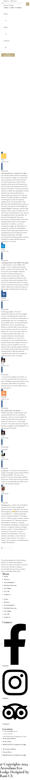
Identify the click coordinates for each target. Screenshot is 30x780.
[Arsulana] (4, 4)
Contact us (7, 594)
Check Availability (8, 55)
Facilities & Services (10, 585)
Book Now (27, 4)
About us (6, 579)
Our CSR (6, 591)
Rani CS (6, 775)
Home (6, 576)
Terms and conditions (9, 738)
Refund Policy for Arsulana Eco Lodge (14, 744)
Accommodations (9, 582)
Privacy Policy (7, 741)
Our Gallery (7, 588)
